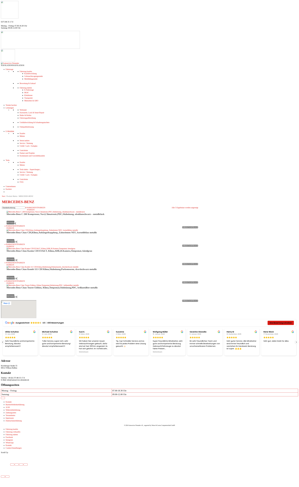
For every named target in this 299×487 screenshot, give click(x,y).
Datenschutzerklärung (14, 421)
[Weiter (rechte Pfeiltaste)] (7, 477)
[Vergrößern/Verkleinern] (12, 464)
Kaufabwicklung (30, 74)
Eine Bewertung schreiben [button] (281, 323)
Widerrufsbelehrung (13, 410)
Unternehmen (11, 186)
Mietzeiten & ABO (31, 101)
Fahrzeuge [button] (9, 69)
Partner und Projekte (27, 153)
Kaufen (22, 133)
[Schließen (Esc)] (26, 464)
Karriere (9, 189)
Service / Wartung (26, 143)
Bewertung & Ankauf (28, 83)
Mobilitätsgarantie (30, 79)
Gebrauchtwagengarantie (33, 76)
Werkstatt (23, 110)
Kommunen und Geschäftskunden (32, 156)
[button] (12, 65)
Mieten (22, 136)
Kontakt (9, 402)
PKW (26, 93)
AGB (8, 407)
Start (3, 196)
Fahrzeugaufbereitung (28, 118)
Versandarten (10, 415)
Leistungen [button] (10, 108)
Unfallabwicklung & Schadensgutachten (34, 122)
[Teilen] (21, 464)
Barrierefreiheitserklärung (15, 405)
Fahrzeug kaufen (26, 71)
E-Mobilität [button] (10, 131)
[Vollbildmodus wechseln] (17, 464)
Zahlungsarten (11, 413)
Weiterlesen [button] (83, 352)
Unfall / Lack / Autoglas (28, 146)
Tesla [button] (7, 160)
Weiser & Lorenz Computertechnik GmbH (163, 425)
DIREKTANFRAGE (190, 227)
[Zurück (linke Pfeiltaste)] (3, 477)
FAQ (21, 182)
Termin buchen (11, 105)
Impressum (10, 418)
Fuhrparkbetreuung (27, 127)
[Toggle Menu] (3, 398)
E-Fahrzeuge (29, 90)
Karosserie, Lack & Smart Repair (32, 113)
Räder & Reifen (25, 115)
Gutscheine (24, 150)
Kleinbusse (28, 95)
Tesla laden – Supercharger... (30, 169)
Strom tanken (24, 141)
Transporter (28, 98)
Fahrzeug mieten (26, 88)
